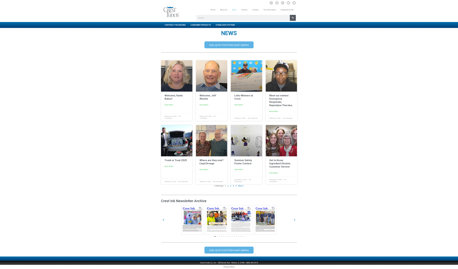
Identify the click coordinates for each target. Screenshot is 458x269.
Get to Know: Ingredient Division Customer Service (279, 163)
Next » (241, 186)
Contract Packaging (175, 25)
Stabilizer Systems (225, 25)
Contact (255, 10)
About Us (223, 10)
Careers (244, 10)
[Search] (293, 18)
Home (213, 10)
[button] (163, 220)
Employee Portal (287, 10)
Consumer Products (200, 25)
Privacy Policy (229, 267)
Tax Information (269, 10)
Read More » (169, 105)
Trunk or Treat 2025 (176, 160)
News (234, 10)
